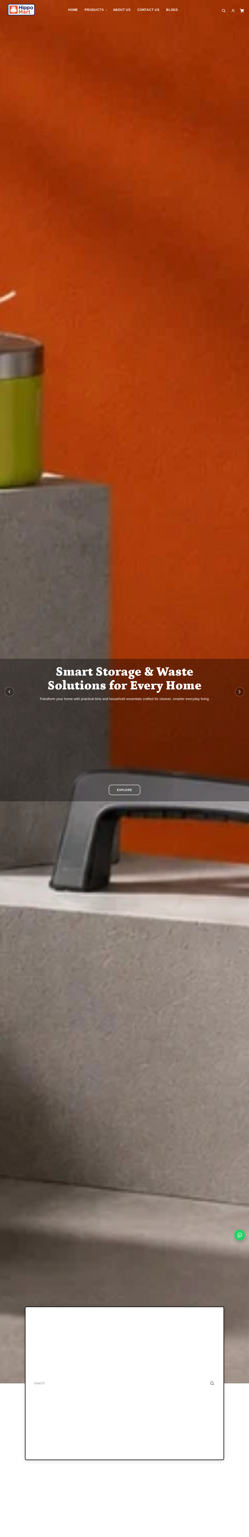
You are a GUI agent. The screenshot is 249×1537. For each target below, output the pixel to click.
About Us (122, 9)
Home (73, 9)
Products (95, 9)
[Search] (212, 1383)
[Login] (233, 11)
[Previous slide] (9, 691)
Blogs (172, 9)
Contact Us (148, 9)
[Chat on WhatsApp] (239, 1235)
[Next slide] (239, 691)
